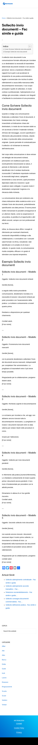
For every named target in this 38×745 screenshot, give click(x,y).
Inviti (3, 673)
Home (3, 18)
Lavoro (4, 678)
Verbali (4, 704)
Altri (3, 651)
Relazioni (5, 682)
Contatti (19, 723)
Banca (4, 660)
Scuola (4, 691)
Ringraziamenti (7, 687)
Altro (3, 655)
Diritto (4, 664)
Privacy (19, 732)
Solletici (4, 700)
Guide (4, 669)
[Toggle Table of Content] (29, 46)
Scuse (4, 695)
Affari (3, 646)
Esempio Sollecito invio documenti (15, 52)
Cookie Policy (19, 728)
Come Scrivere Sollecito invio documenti (17, 49)
